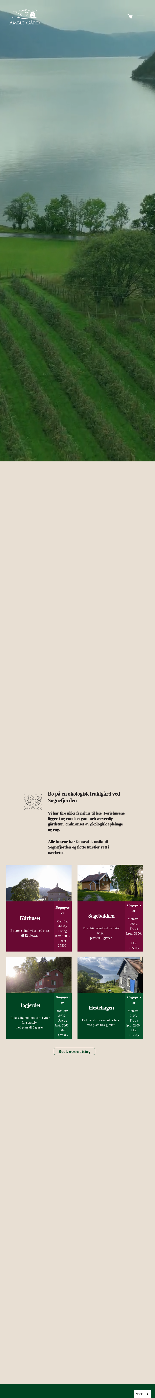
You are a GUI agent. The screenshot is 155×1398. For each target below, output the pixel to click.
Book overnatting (74, 1051)
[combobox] (142, 1394)
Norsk (139, 1394)
